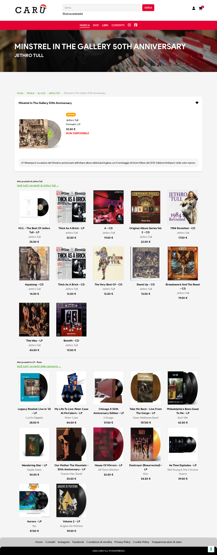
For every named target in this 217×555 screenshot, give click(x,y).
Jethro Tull (54, 93)
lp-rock (41, 93)
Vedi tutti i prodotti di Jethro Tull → (38, 185)
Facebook (78, 542)
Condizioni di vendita (99, 542)
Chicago (109, 417)
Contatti (118, 25)
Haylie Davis (34, 469)
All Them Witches (108, 469)
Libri (105, 25)
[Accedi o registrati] (193, 9)
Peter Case (71, 417)
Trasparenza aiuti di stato (167, 542)
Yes (34, 526)
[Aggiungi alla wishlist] (197, 103)
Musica (85, 25)
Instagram (64, 542)
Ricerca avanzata (73, 13)
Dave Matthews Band (145, 417)
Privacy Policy (122, 542)
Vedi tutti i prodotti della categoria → (39, 366)
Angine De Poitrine (71, 526)
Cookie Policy (141, 542)
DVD (96, 25)
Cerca (148, 7)
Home (20, 93)
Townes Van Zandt (71, 473)
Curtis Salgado (34, 417)
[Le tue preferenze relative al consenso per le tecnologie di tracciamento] (211, 549)
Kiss (145, 473)
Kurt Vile (183, 417)
